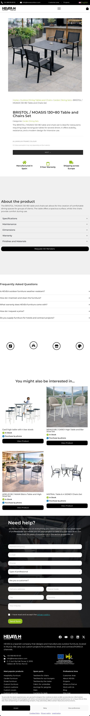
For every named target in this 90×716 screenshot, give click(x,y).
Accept (16, 708)
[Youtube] (66, 637)
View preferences (74, 708)
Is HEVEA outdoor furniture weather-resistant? (22, 291)
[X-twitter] (83, 637)
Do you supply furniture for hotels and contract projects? (27, 318)
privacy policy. (43, 614)
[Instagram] (72, 637)
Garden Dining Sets (62, 100)
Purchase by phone (13, 436)
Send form (15, 621)
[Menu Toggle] (59, 9)
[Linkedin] (77, 637)
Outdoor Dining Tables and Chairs (36, 100)
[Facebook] (60, 637)
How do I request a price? (12, 311)
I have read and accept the (31, 614)
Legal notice (56, 713)
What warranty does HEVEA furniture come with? (23, 304)
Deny (45, 708)
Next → (48, 152)
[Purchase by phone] (3, 436)
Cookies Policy (35, 713)
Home (16, 100)
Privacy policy (46, 713)
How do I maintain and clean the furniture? (20, 298)
